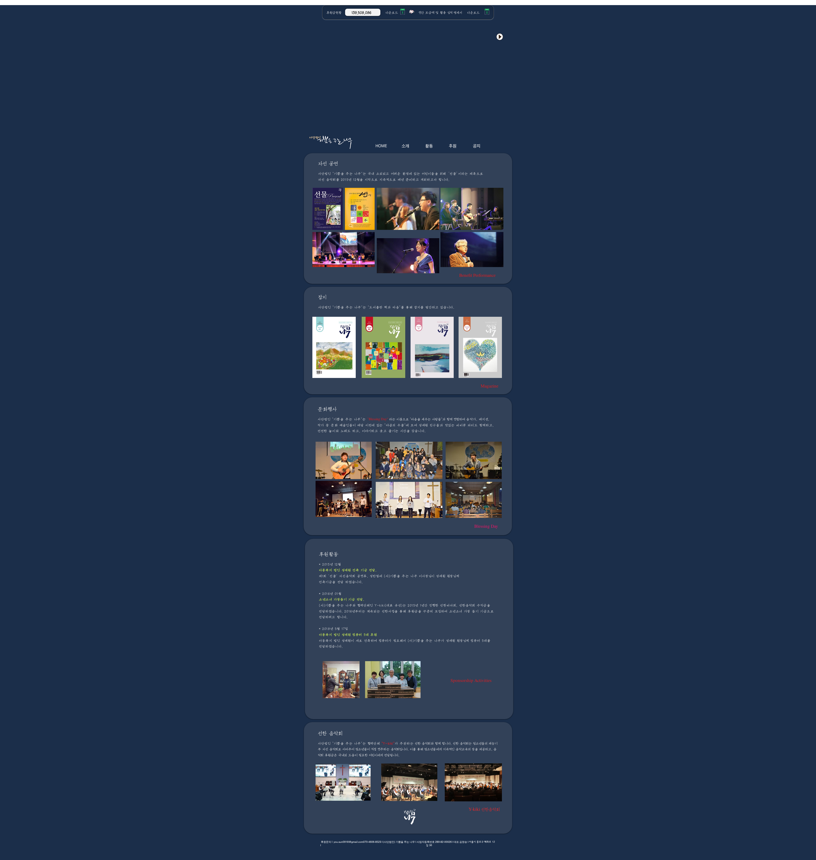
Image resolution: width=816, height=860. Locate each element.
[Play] (500, 37)
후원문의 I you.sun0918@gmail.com (342, 841)
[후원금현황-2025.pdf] (402, 12)
